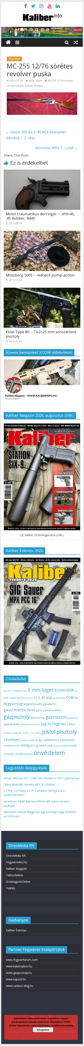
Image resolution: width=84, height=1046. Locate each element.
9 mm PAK (64, 690)
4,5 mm (8, 690)
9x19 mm (28, 697)
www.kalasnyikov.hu (19, 966)
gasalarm (49, 704)
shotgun (27, 745)
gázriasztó (56, 717)
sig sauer (40, 745)
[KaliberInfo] (8, 42)
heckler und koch (30, 724)
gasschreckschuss (19, 709)
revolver (11, 739)
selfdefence (51, 740)
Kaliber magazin (13, 732)
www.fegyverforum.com (22, 960)
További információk (62, 1025)
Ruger (39, 740)
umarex (57, 745)
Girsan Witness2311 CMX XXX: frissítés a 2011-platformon (42, 778)
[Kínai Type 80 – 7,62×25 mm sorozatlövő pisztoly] (42, 290)
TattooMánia (14, 875)
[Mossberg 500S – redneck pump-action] (42, 233)
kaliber (71, 724)
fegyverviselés (32, 704)
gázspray (73, 717)
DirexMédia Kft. (16, 856)
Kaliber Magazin (16, 869)
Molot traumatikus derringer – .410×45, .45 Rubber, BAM (40, 216)
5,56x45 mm (20, 690)
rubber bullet (27, 740)
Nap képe (14, 58)
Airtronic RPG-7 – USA (56, 147)
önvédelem (49, 753)
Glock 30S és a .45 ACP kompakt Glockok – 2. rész (36, 135)
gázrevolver (38, 717)
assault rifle (59, 697)
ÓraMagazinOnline (18, 882)
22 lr (37, 697)
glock (39, 710)
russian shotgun (34, 85)
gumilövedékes (52, 710)
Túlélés (10, 888)
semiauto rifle (12, 745)
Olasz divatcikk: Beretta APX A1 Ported (29, 784)
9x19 (19, 698)
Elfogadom (43, 1030)
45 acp (46, 697)
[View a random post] (75, 42)
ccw (70, 697)
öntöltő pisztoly (24, 754)
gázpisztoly (17, 716)
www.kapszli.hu (16, 979)
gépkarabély (12, 724)
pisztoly (66, 731)
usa (64, 745)
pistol (49, 731)
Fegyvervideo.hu (16, 862)
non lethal (35, 732)
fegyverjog (13, 703)
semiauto (67, 740)
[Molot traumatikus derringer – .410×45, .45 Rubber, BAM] (42, 172)
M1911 (26, 732)
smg (49, 745)
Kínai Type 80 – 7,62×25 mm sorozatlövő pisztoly (41, 334)
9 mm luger (41, 689)
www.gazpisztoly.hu (19, 973)
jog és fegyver (53, 723)
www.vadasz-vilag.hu (19, 986)
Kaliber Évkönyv (16, 930)
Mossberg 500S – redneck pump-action (40, 275)
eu (76, 698)
